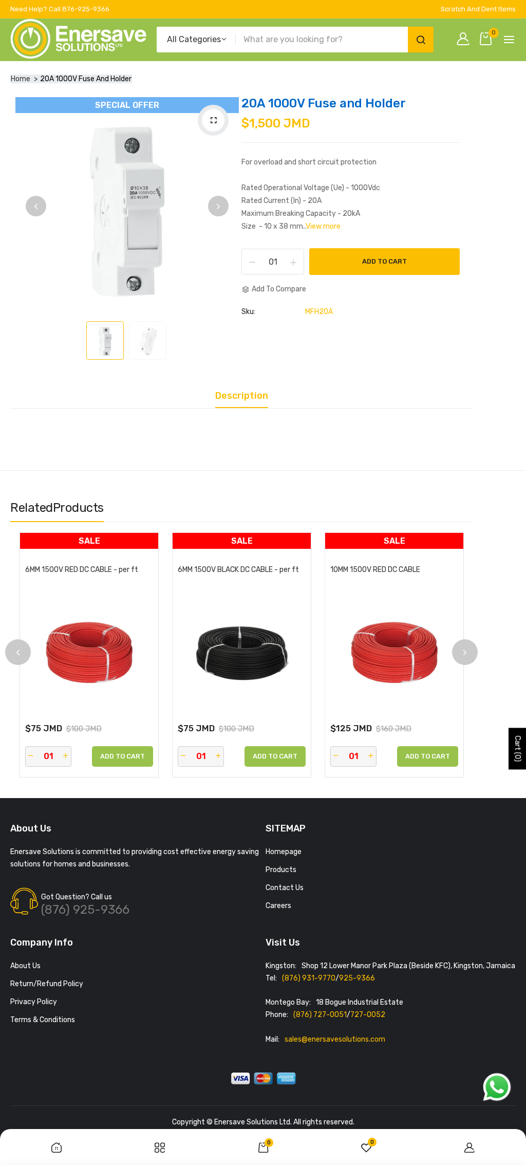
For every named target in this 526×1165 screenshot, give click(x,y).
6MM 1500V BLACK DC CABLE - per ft (238, 570)
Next (218, 206)
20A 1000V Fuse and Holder (323, 103)
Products (281, 869)
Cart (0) (517, 748)
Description (241, 396)
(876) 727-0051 (320, 1014)
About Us (25, 965)
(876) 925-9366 (85, 909)
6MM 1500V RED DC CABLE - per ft (81, 570)
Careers (278, 905)
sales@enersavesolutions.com (335, 1039)
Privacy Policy (33, 1001)
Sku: (248, 312)
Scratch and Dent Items (478, 9)
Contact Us (285, 887)
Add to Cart (384, 261)
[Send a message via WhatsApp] (497, 1087)
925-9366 (357, 978)
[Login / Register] (466, 40)
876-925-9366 (85, 9)
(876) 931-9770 (308, 978)
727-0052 (367, 1014)
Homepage (284, 851)
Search (421, 39)
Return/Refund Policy (46, 983)
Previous (36, 206)
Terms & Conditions (42, 1019)
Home (20, 79)
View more (323, 226)
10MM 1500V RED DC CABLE (375, 570)
